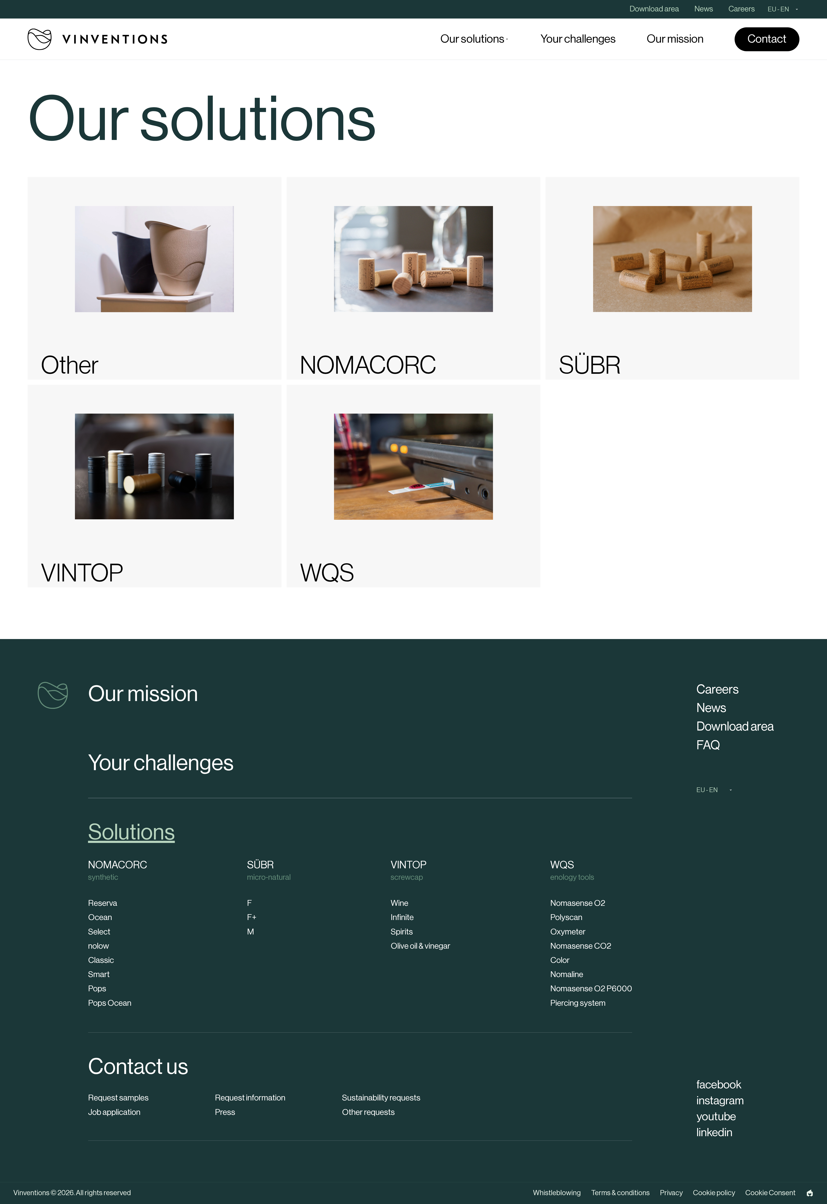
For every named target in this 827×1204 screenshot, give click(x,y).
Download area (735, 726)
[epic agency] (810, 1193)
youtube (716, 1116)
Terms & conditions (620, 1192)
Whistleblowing (557, 1192)
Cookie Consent (770, 1192)
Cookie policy (714, 1192)
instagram (720, 1100)
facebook (719, 1085)
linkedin (714, 1132)
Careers (717, 689)
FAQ (708, 745)
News (711, 708)
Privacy (671, 1192)
